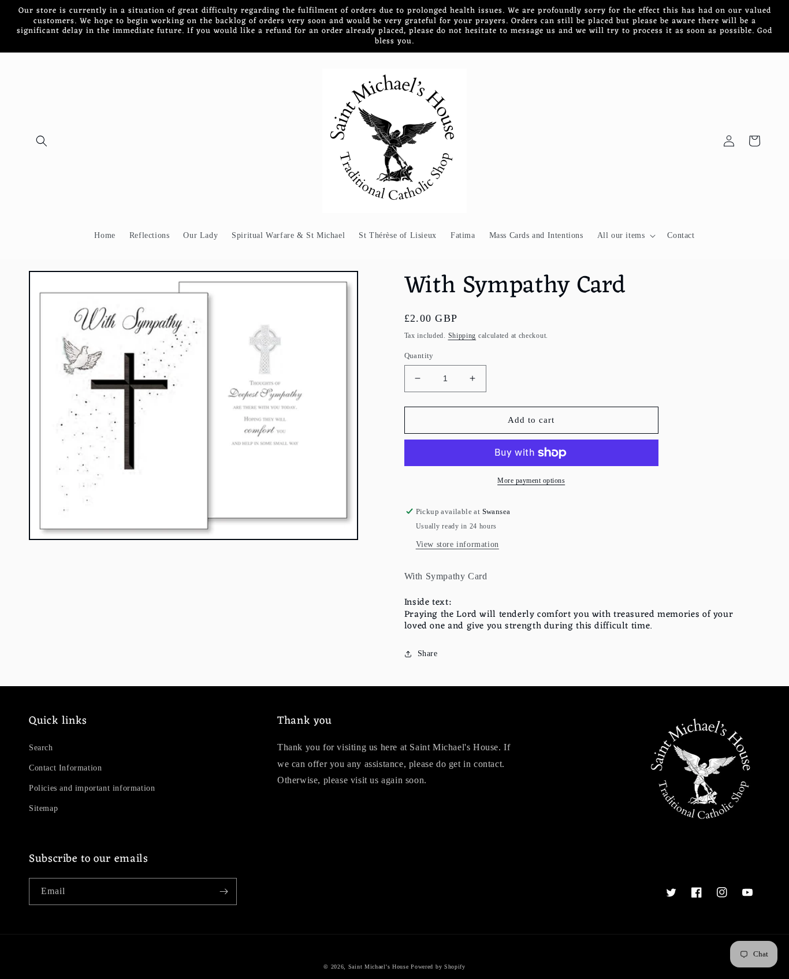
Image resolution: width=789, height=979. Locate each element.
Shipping (462, 336)
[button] (41, 141)
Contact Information (65, 768)
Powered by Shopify (438, 966)
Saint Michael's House (378, 966)
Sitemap (43, 808)
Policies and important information (92, 788)
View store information (457, 544)
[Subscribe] (223, 891)
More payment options (531, 481)
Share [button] (428, 653)
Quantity (419, 355)
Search (41, 747)
